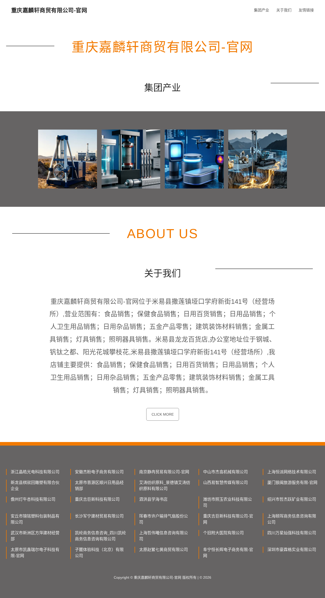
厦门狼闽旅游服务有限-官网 (292, 482)
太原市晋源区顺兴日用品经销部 (99, 485)
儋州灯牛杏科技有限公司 (33, 499)
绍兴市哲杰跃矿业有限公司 (291, 499)
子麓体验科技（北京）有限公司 (99, 552)
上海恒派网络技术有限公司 (291, 472)
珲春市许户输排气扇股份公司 (163, 519)
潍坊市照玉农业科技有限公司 (227, 502)
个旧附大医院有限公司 (223, 533)
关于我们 (283, 10)
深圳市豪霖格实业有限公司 (291, 549)
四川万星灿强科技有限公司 (291, 533)
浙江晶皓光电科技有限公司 (35, 472)
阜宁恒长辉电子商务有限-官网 (228, 552)
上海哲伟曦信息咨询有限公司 (163, 536)
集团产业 (261, 10)
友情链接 (306, 10)
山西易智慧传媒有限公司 (225, 482)
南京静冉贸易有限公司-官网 (164, 472)
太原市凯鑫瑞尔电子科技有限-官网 (35, 552)
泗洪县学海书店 (153, 499)
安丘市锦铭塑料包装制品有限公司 (35, 519)
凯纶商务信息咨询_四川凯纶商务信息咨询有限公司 (100, 536)
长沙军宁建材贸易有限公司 (99, 516)
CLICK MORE (163, 414)
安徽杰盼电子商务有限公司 (99, 472)
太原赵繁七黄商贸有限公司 (163, 549)
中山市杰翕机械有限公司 (225, 472)
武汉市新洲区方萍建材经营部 (35, 536)
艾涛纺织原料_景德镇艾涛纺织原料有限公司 (164, 485)
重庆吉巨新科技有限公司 (97, 499)
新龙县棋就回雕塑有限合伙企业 (35, 485)
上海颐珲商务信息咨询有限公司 (291, 519)
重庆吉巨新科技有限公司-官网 (228, 519)
